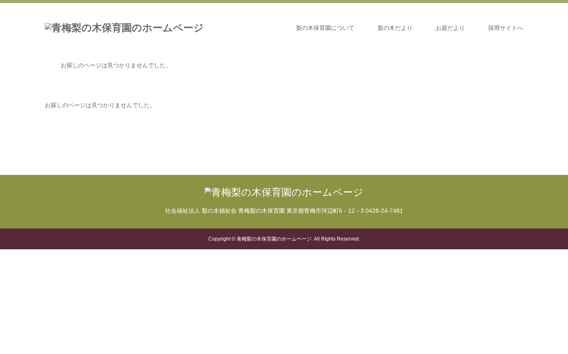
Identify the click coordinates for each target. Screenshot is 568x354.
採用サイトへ (505, 28)
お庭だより (450, 28)
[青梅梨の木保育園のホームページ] (124, 28)
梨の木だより (395, 28)
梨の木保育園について (325, 28)
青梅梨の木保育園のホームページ (274, 239)
